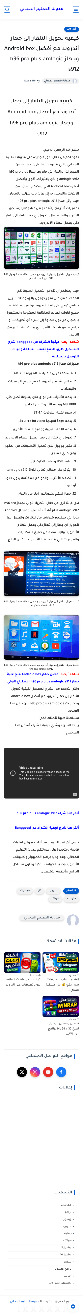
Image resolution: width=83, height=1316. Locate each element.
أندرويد (71, 29)
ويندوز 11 (66, 1247)
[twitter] (22, 1072)
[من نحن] (37, 1309)
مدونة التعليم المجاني (41, 9)
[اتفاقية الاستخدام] (46, 1309)
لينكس (67, 1262)
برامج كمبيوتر (63, 1269)
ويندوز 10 (66, 1254)
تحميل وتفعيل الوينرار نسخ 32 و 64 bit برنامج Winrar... (63, 1029)
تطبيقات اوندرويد (60, 1283)
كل (39, 890)
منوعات (71, 899)
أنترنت (68, 1276)
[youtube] (48, 1072)
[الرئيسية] (62, 1309)
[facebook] (61, 1072)
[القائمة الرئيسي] (76, 9)
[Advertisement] (41, 1140)
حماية (68, 1233)
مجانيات (25, 890)
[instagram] (35, 1072)
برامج (68, 1212)
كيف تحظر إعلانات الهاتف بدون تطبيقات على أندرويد (23, 982)
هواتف (55, 899)
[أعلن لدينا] (29, 1309)
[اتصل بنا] (21, 1309)
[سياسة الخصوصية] (54, 1309)
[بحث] (7, 9)
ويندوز (68, 1219)
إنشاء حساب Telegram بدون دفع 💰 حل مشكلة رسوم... (62, 985)
